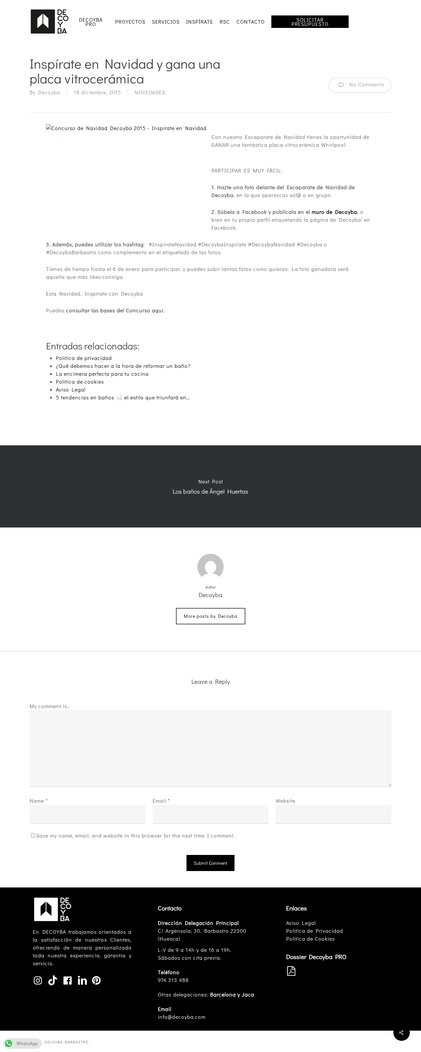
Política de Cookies (310, 938)
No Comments (365, 84)
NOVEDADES (150, 92)
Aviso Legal (301, 922)
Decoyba (49, 92)
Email (161, 800)
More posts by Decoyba (210, 616)
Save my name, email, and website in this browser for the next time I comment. (135, 835)
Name (39, 800)
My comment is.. (50, 706)
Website (285, 800)
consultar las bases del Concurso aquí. (115, 310)
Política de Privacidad (314, 930)
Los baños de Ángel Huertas (210, 486)
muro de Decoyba (334, 211)
